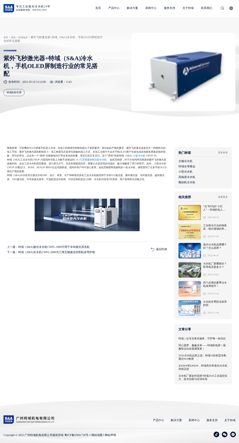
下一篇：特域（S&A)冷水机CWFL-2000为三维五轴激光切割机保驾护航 (51, 252)
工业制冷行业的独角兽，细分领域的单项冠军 (215, 229)
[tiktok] (216, 434)
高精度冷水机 (186, 177)
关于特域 (188, 7)
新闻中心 (151, 7)
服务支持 (169, 7)
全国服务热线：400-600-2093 (31, 10)
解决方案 (132, 7)
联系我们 (206, 7)
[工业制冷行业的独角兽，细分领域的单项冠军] (189, 231)
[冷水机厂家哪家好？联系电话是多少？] (189, 270)
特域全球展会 (186, 166)
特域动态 (23, 37)
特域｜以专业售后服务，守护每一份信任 (202, 338)
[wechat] (224, 434)
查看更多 (223, 197)
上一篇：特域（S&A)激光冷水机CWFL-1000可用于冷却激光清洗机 (48, 246)
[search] (222, 9)
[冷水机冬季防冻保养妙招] (189, 308)
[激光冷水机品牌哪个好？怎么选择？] (189, 251)
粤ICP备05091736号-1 (77, 435)
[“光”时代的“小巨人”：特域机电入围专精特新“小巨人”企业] (189, 212)
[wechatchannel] (233, 434)
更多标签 (223, 152)
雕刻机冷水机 (186, 182)
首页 (98, 7)
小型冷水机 (185, 171)
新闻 (13, 37)
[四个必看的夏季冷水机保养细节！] (189, 289)
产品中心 (114, 7)
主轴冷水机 (185, 161)
